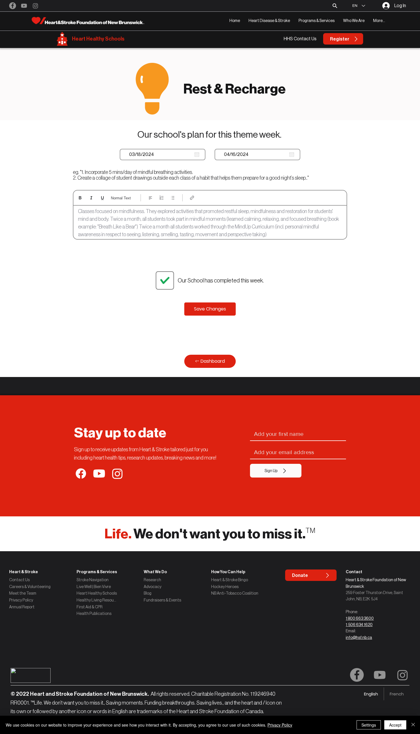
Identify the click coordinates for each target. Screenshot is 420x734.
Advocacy (152, 586)
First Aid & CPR (90, 607)
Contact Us (19, 579)
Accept (395, 725)
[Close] (413, 724)
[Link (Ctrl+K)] (192, 198)
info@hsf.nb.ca (359, 637)
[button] (269, 20)
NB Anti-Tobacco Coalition (234, 593)
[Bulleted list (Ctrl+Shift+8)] (173, 198)
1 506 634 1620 (359, 624)
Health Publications (94, 613)
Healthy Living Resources (97, 600)
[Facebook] (12, 5)
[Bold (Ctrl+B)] (80, 198)
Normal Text (121, 198)
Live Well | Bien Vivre (94, 586)
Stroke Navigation (93, 579)
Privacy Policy (21, 600)
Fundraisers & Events (162, 600)
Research (152, 579)
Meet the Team (22, 593)
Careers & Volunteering (30, 586)
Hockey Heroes (225, 586)
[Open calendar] (197, 154)
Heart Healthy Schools (98, 39)
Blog (147, 593)
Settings (368, 725)
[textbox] (210, 223)
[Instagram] (35, 5)
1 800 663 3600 (360, 618)
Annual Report (22, 607)
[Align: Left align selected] (150, 198)
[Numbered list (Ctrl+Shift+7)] (161, 198)
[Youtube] (24, 5)
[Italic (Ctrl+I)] (91, 198)
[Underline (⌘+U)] (102, 198)
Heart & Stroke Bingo (229, 579)
